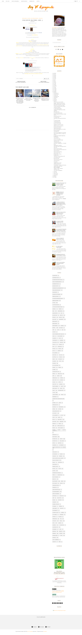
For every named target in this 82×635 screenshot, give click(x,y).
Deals (54, 346)
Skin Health (62, 495)
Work (61, 535)
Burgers (62, 325)
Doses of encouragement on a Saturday (60, 132)
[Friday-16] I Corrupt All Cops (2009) (59, 105)
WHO (60, 529)
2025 (54, 74)
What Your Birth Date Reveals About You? (60, 149)
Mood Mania (55, 436)
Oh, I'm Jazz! (55, 161)
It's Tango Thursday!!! (57, 120)
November (55, 94)
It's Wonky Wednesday (57, 122)
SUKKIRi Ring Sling (56, 485)
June (55, 99)
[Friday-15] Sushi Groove (57, 116)
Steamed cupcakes (56, 504)
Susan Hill (62, 508)
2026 (54, 73)
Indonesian (55, 396)
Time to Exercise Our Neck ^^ (58, 159)
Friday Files (60, 373)
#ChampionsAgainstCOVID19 (57, 279)
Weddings (54, 531)
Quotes (54, 470)
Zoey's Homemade (56, 539)
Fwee (53, 375)
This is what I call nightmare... (58, 170)
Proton (54, 468)
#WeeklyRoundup (56, 296)
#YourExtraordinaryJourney (58, 298)
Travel (61, 520)
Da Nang (60, 344)
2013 (54, 87)
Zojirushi (54, 541)
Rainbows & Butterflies (57, 472)
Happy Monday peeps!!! (57, 128)
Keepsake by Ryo (55, 404)
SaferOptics (55, 487)
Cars (62, 329)
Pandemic (60, 456)
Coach (60, 338)
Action (54, 302)
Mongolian (55, 434)
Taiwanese (61, 514)
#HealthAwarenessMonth (57, 281)
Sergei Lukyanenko (56, 493)
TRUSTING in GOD (56, 141)
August (55, 97)
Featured (54, 363)
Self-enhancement (56, 491)
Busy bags (61, 327)
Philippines (60, 462)
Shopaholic (55, 495)
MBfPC (59, 417)
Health (62, 386)
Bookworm (61, 319)
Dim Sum (54, 348)
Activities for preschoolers (57, 306)
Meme (53, 425)
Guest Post (54, 384)
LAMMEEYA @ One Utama (57, 162)
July (54, 98)
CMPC (53, 329)
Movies (61, 438)
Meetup (60, 423)
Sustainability (55, 510)
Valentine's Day (55, 527)
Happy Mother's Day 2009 (58, 145)
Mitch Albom (60, 427)
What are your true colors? (58, 148)
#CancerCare (55, 275)
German (61, 377)
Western (60, 533)
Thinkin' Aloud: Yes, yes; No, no (58, 125)
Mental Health (60, 425)
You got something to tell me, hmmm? (59, 106)
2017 (54, 83)
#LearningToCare (56, 283)
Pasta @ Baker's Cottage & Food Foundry (60, 165)
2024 (54, 75)
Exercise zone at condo (57, 123)
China (54, 336)
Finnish (59, 367)
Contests (61, 342)
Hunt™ (54, 390)
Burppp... (54, 327)
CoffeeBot (61, 340)
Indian (62, 394)
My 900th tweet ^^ (56, 155)
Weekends (54, 533)
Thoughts (54, 520)
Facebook (54, 361)
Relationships (55, 481)
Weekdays (60, 531)
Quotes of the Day (56, 150)
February (55, 173)
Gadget (58, 375)
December (55, 93)
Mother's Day (55, 438)
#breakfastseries (55, 300)
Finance (54, 367)
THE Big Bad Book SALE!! (57, 142)
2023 (54, 76)
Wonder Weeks (55, 535)
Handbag (60, 384)
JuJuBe (60, 402)
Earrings (59, 350)
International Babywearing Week (58, 398)
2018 (54, 82)
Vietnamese (54, 529)
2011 (54, 89)
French (54, 373)
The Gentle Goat (56, 131)
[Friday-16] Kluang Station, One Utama (59, 104)
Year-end (54, 537)
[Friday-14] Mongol (56, 130)
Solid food (59, 497)
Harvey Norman (55, 386)
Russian (61, 483)
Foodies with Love (56, 371)
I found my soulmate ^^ (57, 107)
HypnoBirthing (60, 390)
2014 (54, 86)
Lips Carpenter (55, 415)
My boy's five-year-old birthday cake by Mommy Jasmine (61, 184)
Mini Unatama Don (56, 111)
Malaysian (54, 421)
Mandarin (61, 421)
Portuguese (55, 464)
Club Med (54, 338)
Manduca (54, 423)
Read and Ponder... (57, 158)
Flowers (54, 369)
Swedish (62, 512)
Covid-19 (54, 344)
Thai (61, 518)
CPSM (58, 329)
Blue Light (54, 319)
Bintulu (61, 315)
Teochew (60, 516)
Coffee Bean (55, 340)
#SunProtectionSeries (56, 294)
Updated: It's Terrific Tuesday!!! (58, 124)
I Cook (54, 392)
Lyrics (54, 417)
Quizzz (59, 468)
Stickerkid (54, 506)
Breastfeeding (55, 325)
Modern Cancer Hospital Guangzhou (59, 430)
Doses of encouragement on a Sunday (59, 129)
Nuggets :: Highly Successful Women (59, 103)
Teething (54, 516)
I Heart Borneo (55, 394)
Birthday (54, 317)
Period (54, 462)
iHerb (59, 541)
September (56, 96)
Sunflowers (55, 508)
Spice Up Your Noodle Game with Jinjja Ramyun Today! (61, 213)
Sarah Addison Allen (56, 489)
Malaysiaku (60, 419)
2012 (54, 88)
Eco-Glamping (55, 352)
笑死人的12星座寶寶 (57, 167)
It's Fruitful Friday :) (56, 117)
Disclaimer (45, 631)
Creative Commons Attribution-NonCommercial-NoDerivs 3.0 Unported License (58, 591)
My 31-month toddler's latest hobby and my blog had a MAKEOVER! (61, 230)
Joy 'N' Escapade (30, 631)
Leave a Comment (19, 78)
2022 (54, 77)
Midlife (54, 427)
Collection (55, 342)
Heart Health (55, 388)
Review (62, 481)
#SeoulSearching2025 (56, 290)
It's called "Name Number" (58, 108)
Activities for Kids (56, 304)
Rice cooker (55, 483)
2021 (54, 78)
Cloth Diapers (59, 336)
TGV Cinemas (55, 514)
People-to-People (56, 460)
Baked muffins (55, 313)
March (55, 172)
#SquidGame (55, 292)
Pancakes (54, 456)
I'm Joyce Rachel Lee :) (57, 121)
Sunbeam (60, 506)
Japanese (54, 402)
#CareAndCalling (56, 277)
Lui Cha (61, 415)
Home (61, 388)
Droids (60, 348)
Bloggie (60, 317)
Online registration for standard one (59, 447)
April (55, 171)
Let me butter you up (57, 157)
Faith (60, 361)
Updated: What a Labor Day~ (58, 166)
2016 (54, 84)
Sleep (53, 497)
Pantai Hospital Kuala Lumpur (58, 458)
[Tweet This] (44, 78)
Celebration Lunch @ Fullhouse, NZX (59, 156)
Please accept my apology (58, 151)
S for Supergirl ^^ (56, 137)
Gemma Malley (55, 377)
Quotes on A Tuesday (57, 138)
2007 (54, 177)
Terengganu (55, 518)
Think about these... (57, 160)
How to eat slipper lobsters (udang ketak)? (60, 263)
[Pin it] (48, 78)
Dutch (54, 350)
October (55, 95)
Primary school (55, 466)
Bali (61, 313)
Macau (54, 419)
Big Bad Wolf (55, 315)
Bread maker (55, 323)
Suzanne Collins (55, 512)
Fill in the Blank (55, 365)
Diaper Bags (60, 346)
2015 (54, 85)
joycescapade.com (55, 27)
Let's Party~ (55, 413)
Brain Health (55, 321)
